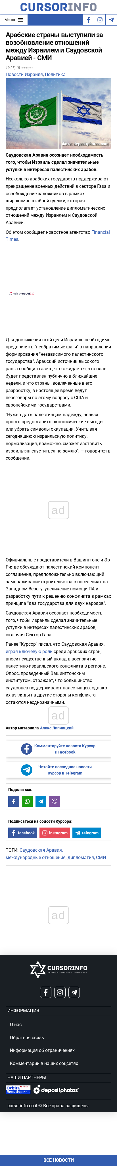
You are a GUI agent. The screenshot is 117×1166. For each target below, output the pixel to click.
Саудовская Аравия (41, 850)
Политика (55, 74)
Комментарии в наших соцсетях (44, 1063)
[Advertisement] (58, 268)
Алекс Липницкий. (57, 728)
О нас (16, 1024)
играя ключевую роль (29, 651)
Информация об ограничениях (42, 1050)
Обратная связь (27, 1037)
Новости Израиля (24, 74)
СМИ (101, 857)
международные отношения (36, 857)
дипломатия (81, 857)
